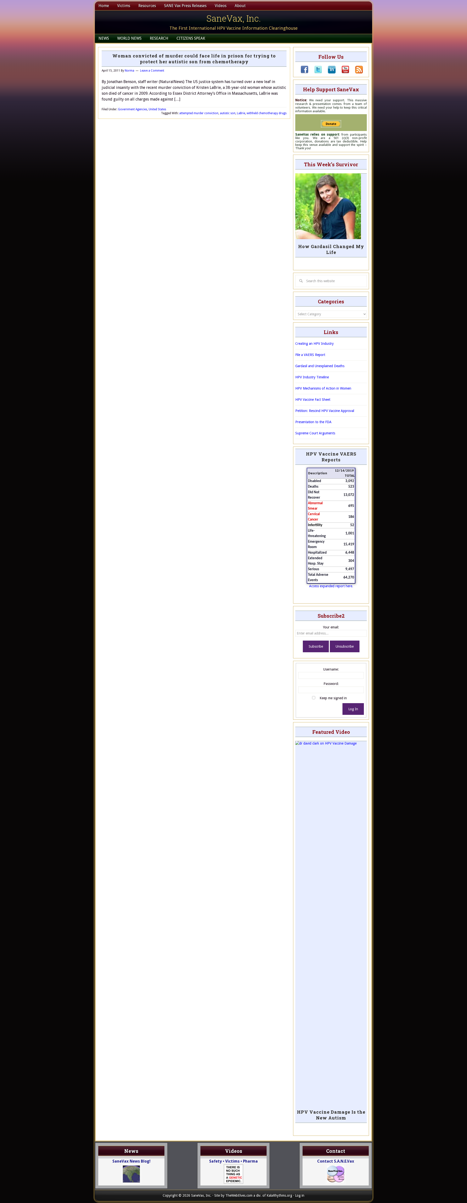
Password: (331, 684)
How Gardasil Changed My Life (331, 249)
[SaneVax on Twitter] (315, 72)
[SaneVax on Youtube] (342, 72)
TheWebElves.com (238, 1195)
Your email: (331, 627)
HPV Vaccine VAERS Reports (331, 457)
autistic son (227, 113)
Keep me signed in (333, 698)
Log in (299, 1195)
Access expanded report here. (331, 586)
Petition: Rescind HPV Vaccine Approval (324, 411)
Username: (331, 669)
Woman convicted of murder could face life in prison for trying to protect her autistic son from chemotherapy (194, 59)
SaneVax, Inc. (234, 18)
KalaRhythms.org (279, 1195)
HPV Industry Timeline (312, 377)
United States (157, 109)
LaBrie (241, 113)
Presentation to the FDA (313, 422)
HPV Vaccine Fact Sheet (312, 399)
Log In (353, 709)
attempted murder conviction (198, 113)
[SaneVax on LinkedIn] (329, 72)
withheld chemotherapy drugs (267, 113)
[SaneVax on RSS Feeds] (356, 72)
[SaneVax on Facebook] (304, 72)
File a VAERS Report (310, 355)
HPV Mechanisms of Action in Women (323, 388)
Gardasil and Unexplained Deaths (319, 366)
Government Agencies (132, 109)
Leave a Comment (152, 70)
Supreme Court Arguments (315, 433)
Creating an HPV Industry (314, 343)
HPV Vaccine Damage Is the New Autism (331, 1115)
